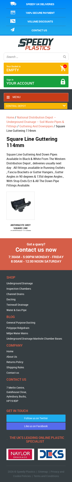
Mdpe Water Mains (17, 333)
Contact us (39, 30)
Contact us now (36, 249)
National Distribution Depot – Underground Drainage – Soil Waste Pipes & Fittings (35, 121)
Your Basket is (36, 68)
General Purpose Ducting (20, 322)
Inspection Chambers (18, 288)
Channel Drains (15, 294)
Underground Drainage (19, 283)
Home (10, 117)
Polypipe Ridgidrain (17, 328)
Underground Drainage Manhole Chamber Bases (34, 338)
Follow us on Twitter (36, 418)
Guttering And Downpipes (36, 126)
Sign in (20, 82)
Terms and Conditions (46, 476)
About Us (11, 356)
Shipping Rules (15, 367)
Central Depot (16, 106)
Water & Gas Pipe (16, 310)
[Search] (64, 57)
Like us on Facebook (36, 426)
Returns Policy (14, 362)
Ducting (11, 299)
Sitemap (43, 471)
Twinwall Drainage (17, 304)
